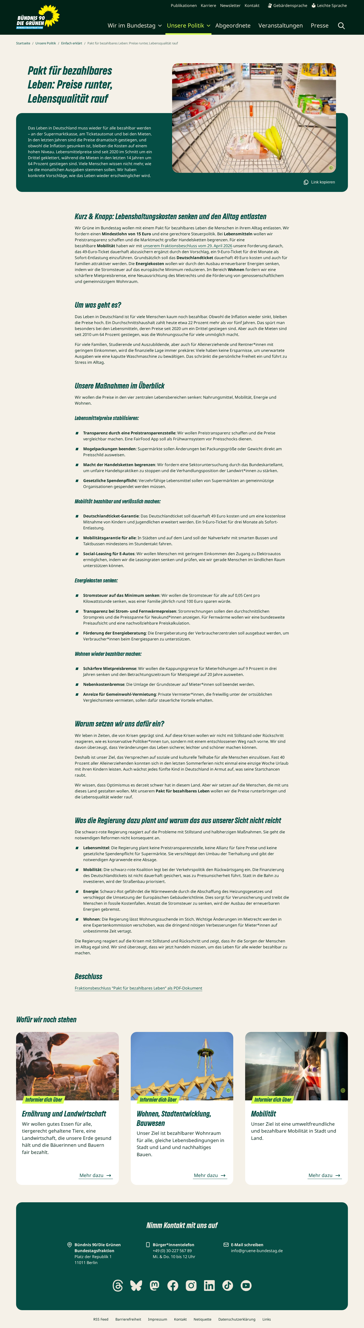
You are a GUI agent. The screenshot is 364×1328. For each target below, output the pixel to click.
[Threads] (118, 1285)
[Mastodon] (154, 1285)
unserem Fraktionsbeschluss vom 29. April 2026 (187, 245)
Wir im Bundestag (132, 25)
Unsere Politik (185, 25)
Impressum (157, 1319)
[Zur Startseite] (38, 17)
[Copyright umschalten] (331, 168)
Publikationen (184, 5)
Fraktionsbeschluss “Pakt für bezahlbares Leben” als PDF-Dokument (138, 988)
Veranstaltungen (281, 25)
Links (266, 1319)
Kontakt (252, 5)
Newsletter (230, 5)
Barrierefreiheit (128, 1319)
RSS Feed (100, 1319)
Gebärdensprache (290, 5)
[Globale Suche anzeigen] (341, 26)
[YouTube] (246, 1285)
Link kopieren (323, 182)
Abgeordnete (233, 25)
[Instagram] (191, 1285)
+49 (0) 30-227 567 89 (172, 1250)
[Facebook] (173, 1285)
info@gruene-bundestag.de (257, 1250)
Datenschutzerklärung (237, 1319)
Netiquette (202, 1319)
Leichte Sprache (332, 5)
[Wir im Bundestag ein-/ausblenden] (160, 26)
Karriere (208, 5)
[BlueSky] (136, 1285)
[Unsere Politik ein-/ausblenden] (208, 26)
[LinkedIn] (209, 1285)
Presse (320, 25)
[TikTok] (228, 1285)
